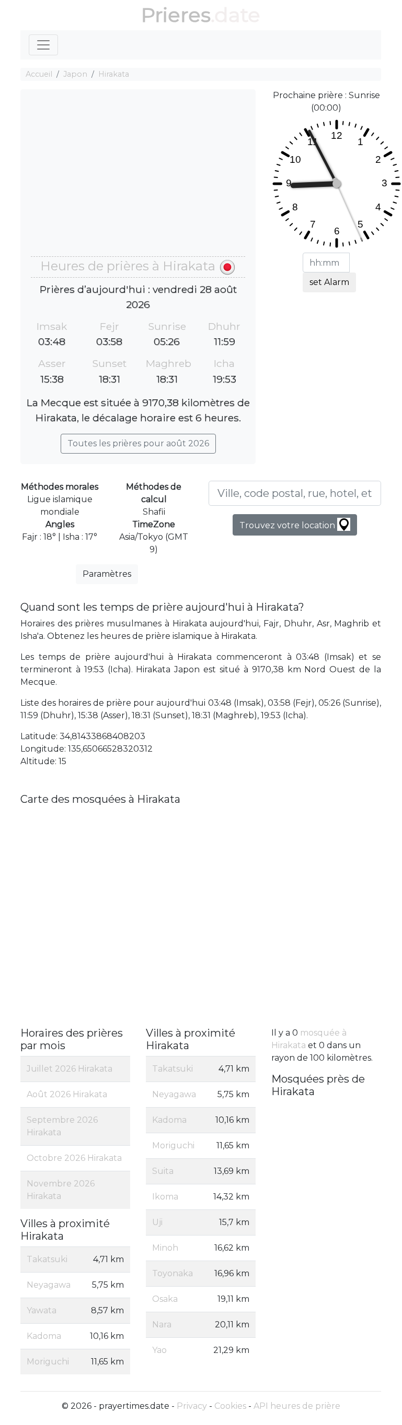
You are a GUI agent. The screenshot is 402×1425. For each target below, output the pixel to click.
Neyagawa (49, 1285)
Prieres (176, 15)
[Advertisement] (138, 178)
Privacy (192, 1406)
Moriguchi (48, 1362)
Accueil (39, 74)
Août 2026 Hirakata (67, 1094)
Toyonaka (172, 1273)
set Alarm (329, 282)
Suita (163, 1171)
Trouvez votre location (288, 525)
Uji (157, 1222)
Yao (159, 1350)
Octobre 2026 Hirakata (74, 1158)
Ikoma (165, 1197)
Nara (161, 1324)
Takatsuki (47, 1259)
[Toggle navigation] (43, 44)
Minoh (165, 1248)
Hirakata (113, 74)
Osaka (165, 1299)
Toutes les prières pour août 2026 (138, 443)
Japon (75, 74)
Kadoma (44, 1336)
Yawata (41, 1310)
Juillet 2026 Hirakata (69, 1069)
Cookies (230, 1406)
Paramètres (107, 574)
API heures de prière (297, 1406)
